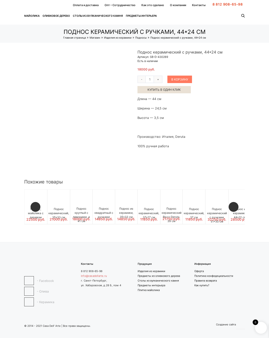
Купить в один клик (164, 90)
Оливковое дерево (56, 15)
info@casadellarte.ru (94, 275)
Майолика (32, 15)
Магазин (95, 37)
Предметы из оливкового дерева (159, 275)
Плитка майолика (149, 290)
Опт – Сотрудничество (120, 5)
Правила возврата (205, 280)
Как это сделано (152, 5)
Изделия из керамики (118, 37)
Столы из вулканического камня (98, 15)
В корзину (179, 79)
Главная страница (74, 37)
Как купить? (201, 285)
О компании (178, 5)
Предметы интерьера (141, 15)
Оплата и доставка (86, 5)
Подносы (141, 37)
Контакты (199, 5)
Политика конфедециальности (213, 275)
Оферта (199, 271)
